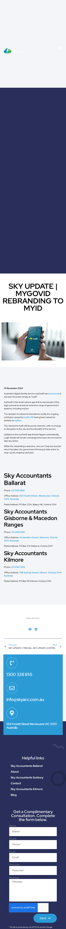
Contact (16, 783)
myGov (18, 420)
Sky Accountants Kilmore (27, 789)
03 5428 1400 (18, 532)
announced (53, 393)
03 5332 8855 (18, 490)
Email (12, 852)
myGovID (28, 417)
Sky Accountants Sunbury (27, 777)
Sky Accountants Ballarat (27, 766)
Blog (14, 795)
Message (14, 878)
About (15, 771)
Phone (12, 839)
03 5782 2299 (18, 567)
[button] (60, 48)
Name (12, 826)
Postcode (14, 865)
